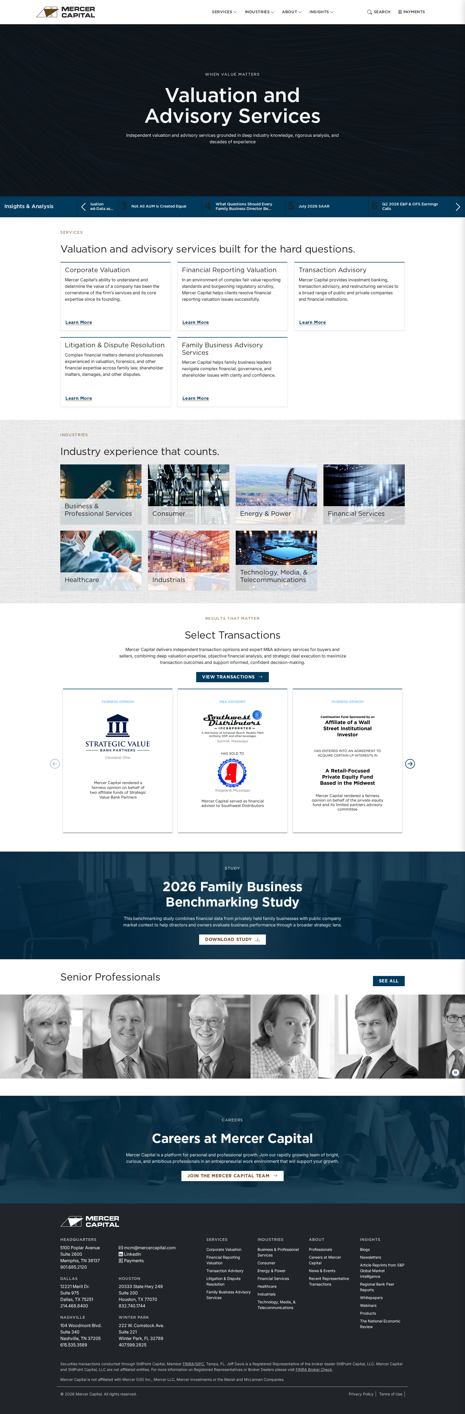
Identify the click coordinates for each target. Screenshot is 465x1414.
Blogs (365, 1249)
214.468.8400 (74, 1305)
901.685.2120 (73, 1267)
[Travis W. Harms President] (327, 1037)
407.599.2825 (132, 1345)
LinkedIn (132, 1254)
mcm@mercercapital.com (150, 1247)
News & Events (322, 1270)
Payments (414, 12)
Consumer (266, 1263)
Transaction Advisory (225, 1270)
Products (368, 1313)
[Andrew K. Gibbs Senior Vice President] (159, 1037)
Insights (370, 1240)
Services (217, 1240)
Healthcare (267, 1286)
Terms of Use (390, 1394)
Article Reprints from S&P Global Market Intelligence (382, 1271)
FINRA (188, 1364)
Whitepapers (371, 1297)
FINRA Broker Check (314, 1369)
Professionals (320, 1249)
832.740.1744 (132, 1305)
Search (382, 12)
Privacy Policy (361, 1394)
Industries (271, 1240)
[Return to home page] (65, 12)
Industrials (267, 1294)
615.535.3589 (73, 1345)
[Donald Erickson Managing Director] (75, 1037)
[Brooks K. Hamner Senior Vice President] (243, 1037)
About (317, 1240)
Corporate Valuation (223, 1249)
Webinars (368, 1305)
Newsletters (370, 1257)
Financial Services (273, 1278)
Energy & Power (272, 1270)
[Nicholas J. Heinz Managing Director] (411, 1037)
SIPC (199, 1364)
